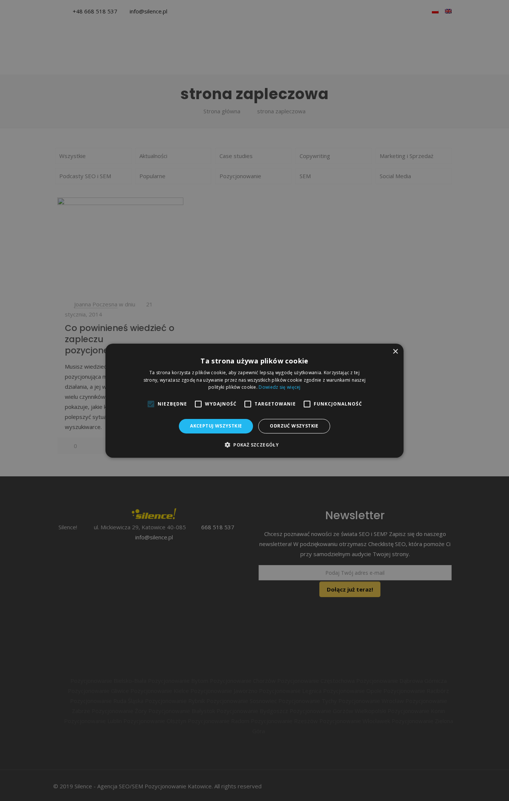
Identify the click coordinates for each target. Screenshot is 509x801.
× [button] (395, 351)
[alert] (254, 400)
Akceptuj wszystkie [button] (216, 426)
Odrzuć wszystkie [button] (294, 426)
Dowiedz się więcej (279, 387)
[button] (254, 444)
